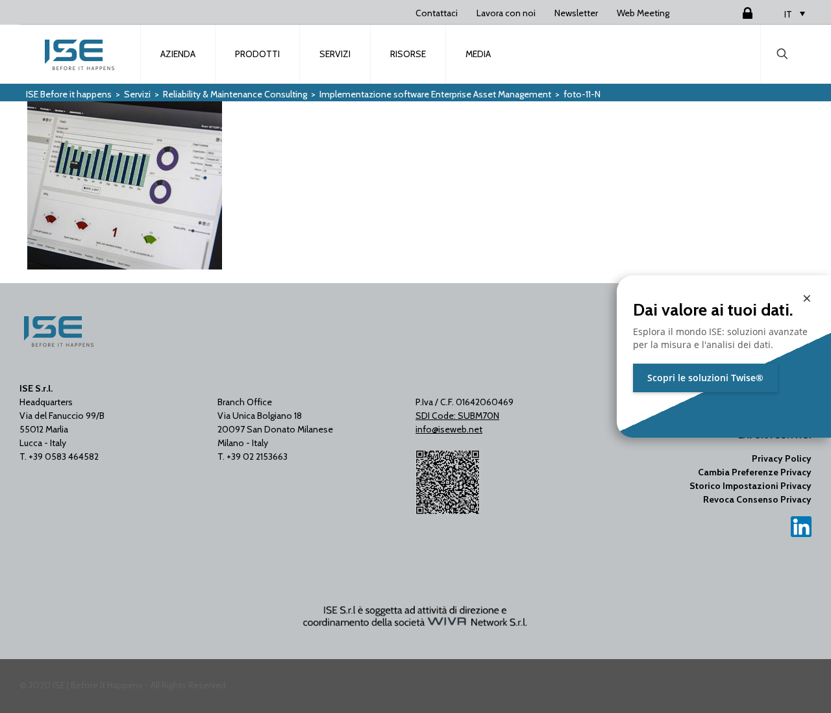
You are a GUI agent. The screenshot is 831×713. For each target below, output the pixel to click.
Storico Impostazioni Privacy (750, 486)
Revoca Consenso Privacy (757, 499)
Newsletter (576, 13)
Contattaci (437, 13)
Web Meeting (643, 13)
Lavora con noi (506, 13)
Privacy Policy (782, 458)
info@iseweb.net (449, 429)
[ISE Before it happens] (80, 54)
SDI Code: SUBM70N (457, 415)
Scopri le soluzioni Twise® (705, 377)
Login (732, 13)
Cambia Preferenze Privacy (755, 472)
